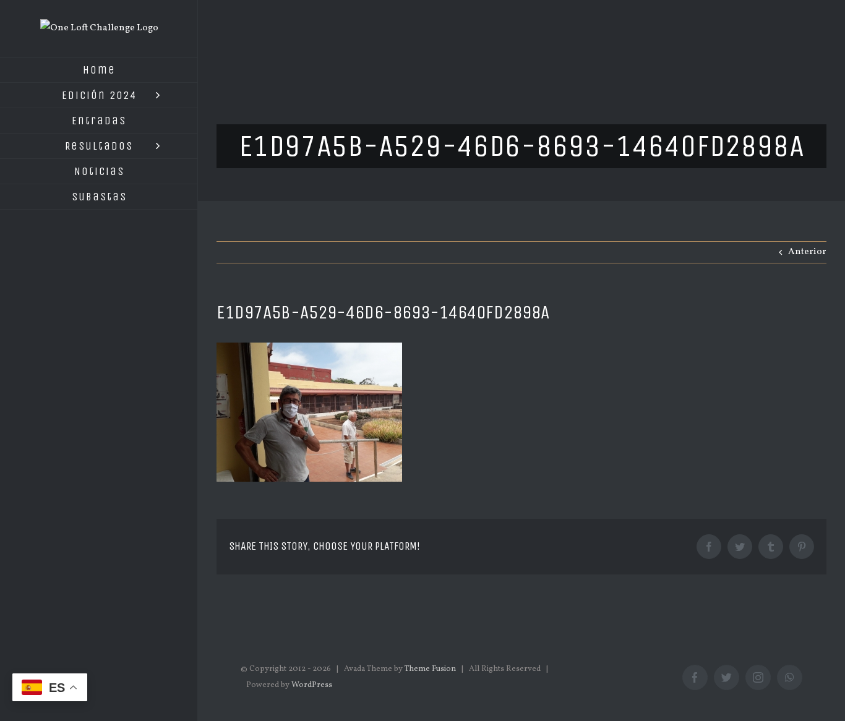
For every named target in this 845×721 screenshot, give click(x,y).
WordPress (311, 685)
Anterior (807, 251)
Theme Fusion (430, 669)
